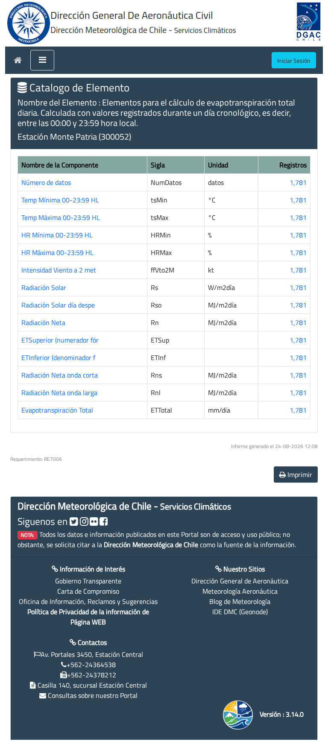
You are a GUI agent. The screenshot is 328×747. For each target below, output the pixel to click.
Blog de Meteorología (239, 601)
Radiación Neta (43, 322)
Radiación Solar (43, 287)
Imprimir (299, 474)
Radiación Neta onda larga (59, 392)
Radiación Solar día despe (58, 305)
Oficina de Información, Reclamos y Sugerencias (88, 601)
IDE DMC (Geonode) (240, 611)
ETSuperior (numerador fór (60, 340)
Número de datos (46, 182)
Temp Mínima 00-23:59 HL (60, 200)
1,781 (298, 182)
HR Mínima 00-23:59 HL (57, 235)
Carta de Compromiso (88, 591)
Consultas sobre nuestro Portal (93, 695)
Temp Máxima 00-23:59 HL (60, 217)
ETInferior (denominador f (58, 357)
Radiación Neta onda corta (59, 375)
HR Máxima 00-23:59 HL (57, 252)
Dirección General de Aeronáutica (239, 581)
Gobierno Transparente (88, 581)
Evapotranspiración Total (57, 410)
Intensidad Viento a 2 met (58, 270)
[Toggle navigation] (42, 60)
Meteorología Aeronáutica (240, 591)
